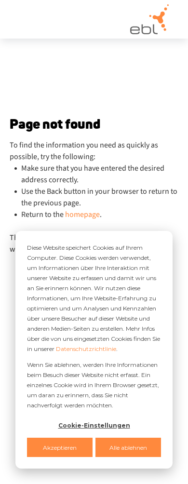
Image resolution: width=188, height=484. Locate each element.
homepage (82, 214)
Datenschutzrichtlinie (86, 348)
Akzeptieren (60, 447)
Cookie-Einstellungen (94, 425)
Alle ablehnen (128, 447)
